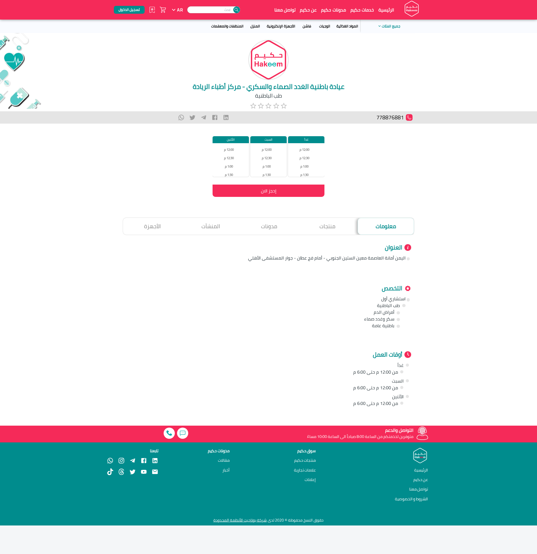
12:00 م (304, 149)
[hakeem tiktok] (110, 471)
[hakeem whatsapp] (110, 460)
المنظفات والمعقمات (227, 26)
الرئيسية (386, 9)
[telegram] (203, 117)
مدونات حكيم (333, 10)
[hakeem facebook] (143, 460)
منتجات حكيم (305, 460)
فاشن (307, 26)
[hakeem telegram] (132, 460)
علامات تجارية (305, 470)
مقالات (224, 460)
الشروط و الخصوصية (411, 499)
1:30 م (304, 174)
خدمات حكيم (362, 10)
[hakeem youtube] (143, 471)
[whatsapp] (181, 117)
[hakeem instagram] (121, 460)
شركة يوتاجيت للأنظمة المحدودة (240, 520)
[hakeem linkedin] (155, 460)
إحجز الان (268, 191)
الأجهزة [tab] (152, 226)
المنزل (255, 26)
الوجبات (324, 26)
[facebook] (214, 117)
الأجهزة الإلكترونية (281, 26)
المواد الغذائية (347, 26)
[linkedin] (226, 117)
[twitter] (192, 117)
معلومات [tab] (386, 226)
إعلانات (310, 480)
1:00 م (304, 166)
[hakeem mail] (155, 471)
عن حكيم (308, 9)
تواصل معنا (285, 9)
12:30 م (304, 157)
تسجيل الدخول (129, 9)
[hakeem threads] (121, 471)
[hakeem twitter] (132, 471)
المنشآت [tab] (210, 226)
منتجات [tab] (327, 226)
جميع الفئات (391, 26)
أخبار (226, 470)
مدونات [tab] (269, 226)
